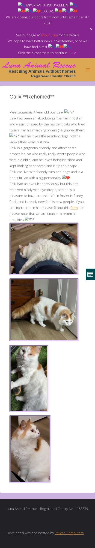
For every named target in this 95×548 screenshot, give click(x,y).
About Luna (49, 35)
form (74, 208)
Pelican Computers (69, 533)
